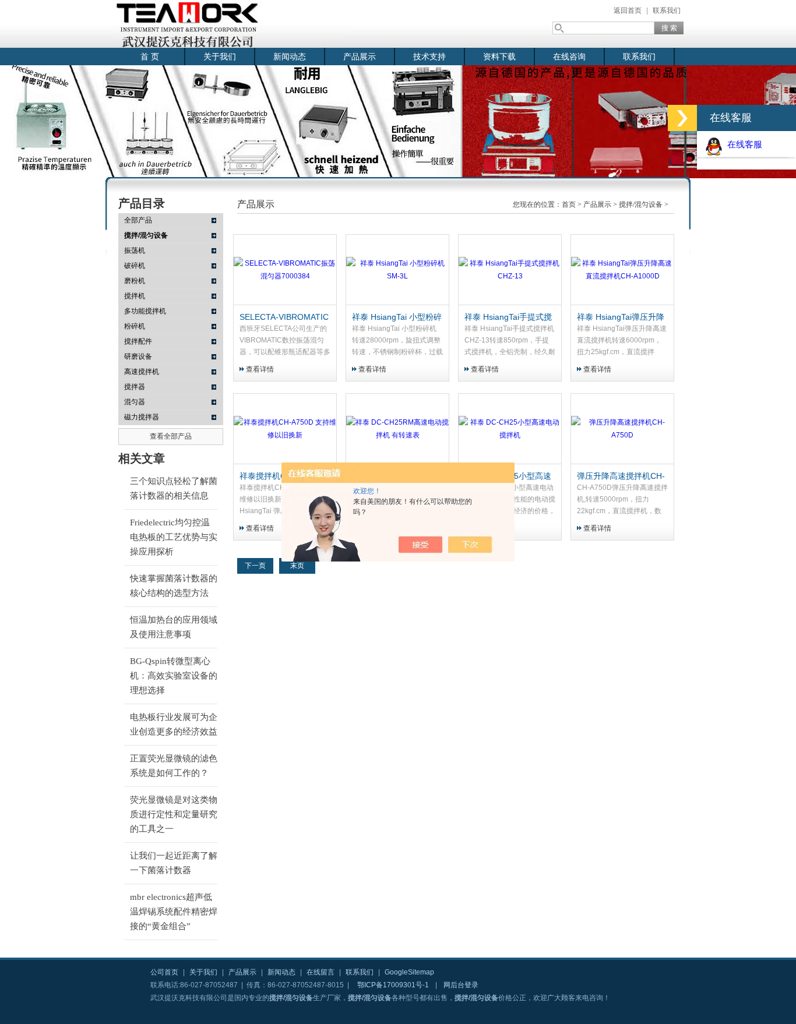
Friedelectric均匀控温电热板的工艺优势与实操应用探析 (173, 537)
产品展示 (359, 56)
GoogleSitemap (409, 972)
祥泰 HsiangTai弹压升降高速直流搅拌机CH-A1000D (620, 317)
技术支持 (429, 56)
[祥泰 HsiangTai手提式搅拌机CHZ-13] (510, 270)
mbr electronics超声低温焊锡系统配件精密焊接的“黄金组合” (173, 911)
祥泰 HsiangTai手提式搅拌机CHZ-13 (508, 317)
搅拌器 (134, 387)
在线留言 (320, 972)
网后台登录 (460, 985)
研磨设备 (138, 356)
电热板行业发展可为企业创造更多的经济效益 (173, 724)
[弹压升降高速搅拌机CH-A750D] (622, 429)
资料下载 (499, 56)
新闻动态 (289, 56)
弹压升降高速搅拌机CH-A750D (621, 476)
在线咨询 (569, 56)
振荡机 (134, 250)
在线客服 (742, 144)
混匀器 (134, 402)
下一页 (255, 566)
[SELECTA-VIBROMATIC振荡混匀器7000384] (285, 270)
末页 (297, 566)
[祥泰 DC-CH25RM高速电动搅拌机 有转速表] (397, 429)
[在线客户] (682, 118)
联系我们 (667, 10)
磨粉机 (134, 281)
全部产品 (138, 220)
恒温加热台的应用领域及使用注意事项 (173, 627)
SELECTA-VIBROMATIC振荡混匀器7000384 (284, 317)
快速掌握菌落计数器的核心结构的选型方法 (173, 586)
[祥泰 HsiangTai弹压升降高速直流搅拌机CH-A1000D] (622, 270)
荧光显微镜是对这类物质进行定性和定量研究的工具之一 (173, 814)
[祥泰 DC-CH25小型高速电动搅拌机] (510, 429)
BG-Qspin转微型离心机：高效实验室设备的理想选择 (173, 675)
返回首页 (628, 10)
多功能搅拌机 (145, 311)
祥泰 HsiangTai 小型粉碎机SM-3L (397, 317)
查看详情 (260, 369)
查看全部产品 (171, 436)
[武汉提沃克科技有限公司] (229, 24)
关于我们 (219, 56)
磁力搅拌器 (141, 417)
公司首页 (164, 972)
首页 (569, 204)
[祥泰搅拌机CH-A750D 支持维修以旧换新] (285, 429)
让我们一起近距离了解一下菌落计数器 (173, 863)
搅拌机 (134, 296)
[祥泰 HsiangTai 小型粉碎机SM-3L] (397, 270)
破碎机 (134, 266)
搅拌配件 (138, 341)
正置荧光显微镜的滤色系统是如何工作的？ (173, 766)
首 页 (149, 56)
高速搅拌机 (141, 372)
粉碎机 (134, 326)
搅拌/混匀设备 (641, 204)
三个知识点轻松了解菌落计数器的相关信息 (173, 488)
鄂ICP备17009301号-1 (393, 985)
